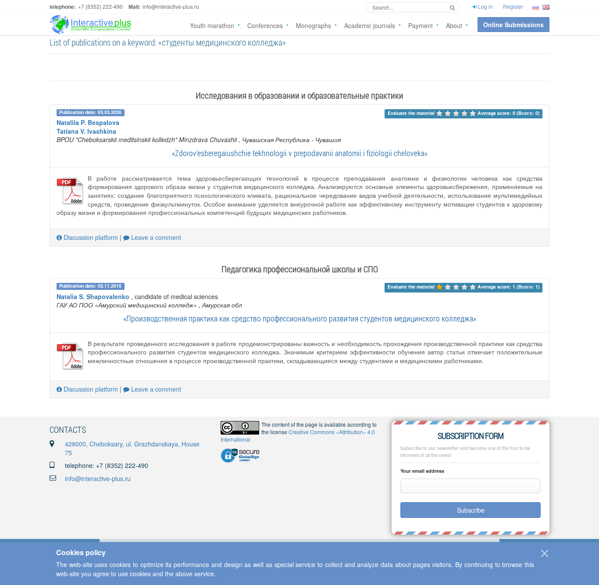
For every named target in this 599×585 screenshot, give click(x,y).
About (454, 25)
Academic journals (369, 25)
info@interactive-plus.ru (98, 478)
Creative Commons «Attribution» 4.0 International (298, 435)
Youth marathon (212, 25)
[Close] (545, 553)
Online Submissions (513, 24)
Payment (420, 25)
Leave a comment (155, 237)
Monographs (313, 25)
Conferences (265, 25)
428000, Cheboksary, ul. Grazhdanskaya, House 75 (132, 448)
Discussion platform (90, 237)
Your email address (422, 470)
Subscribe (471, 510)
